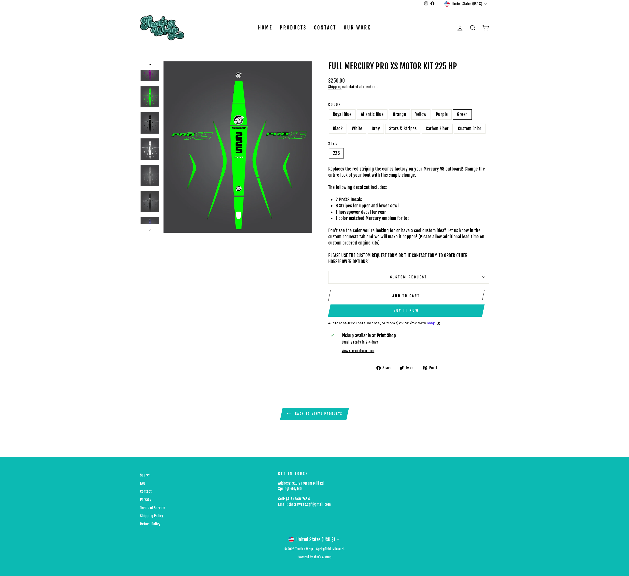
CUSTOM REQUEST (408, 277)
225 (336, 153)
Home (265, 28)
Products (293, 28)
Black (338, 128)
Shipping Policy (151, 516)
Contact (325, 28)
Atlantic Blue (372, 114)
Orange (399, 114)
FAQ (142, 483)
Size (333, 143)
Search (145, 475)
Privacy (145, 499)
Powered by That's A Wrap (314, 557)
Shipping (335, 87)
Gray (376, 128)
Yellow (421, 114)
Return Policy (150, 524)
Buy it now (406, 310)
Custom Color (469, 128)
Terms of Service (152, 507)
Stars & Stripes (402, 128)
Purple (442, 114)
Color (335, 104)
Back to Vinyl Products (318, 414)
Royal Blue (342, 114)
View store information (358, 350)
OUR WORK (357, 28)
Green (462, 114)
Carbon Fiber (437, 128)
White (357, 128)
